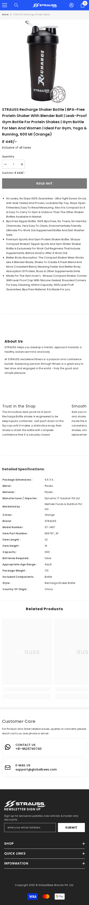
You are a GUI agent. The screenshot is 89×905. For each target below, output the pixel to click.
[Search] (16, 5)
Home (5, 14)
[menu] (4, 5)
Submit (71, 827)
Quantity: (8, 156)
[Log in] (71, 5)
